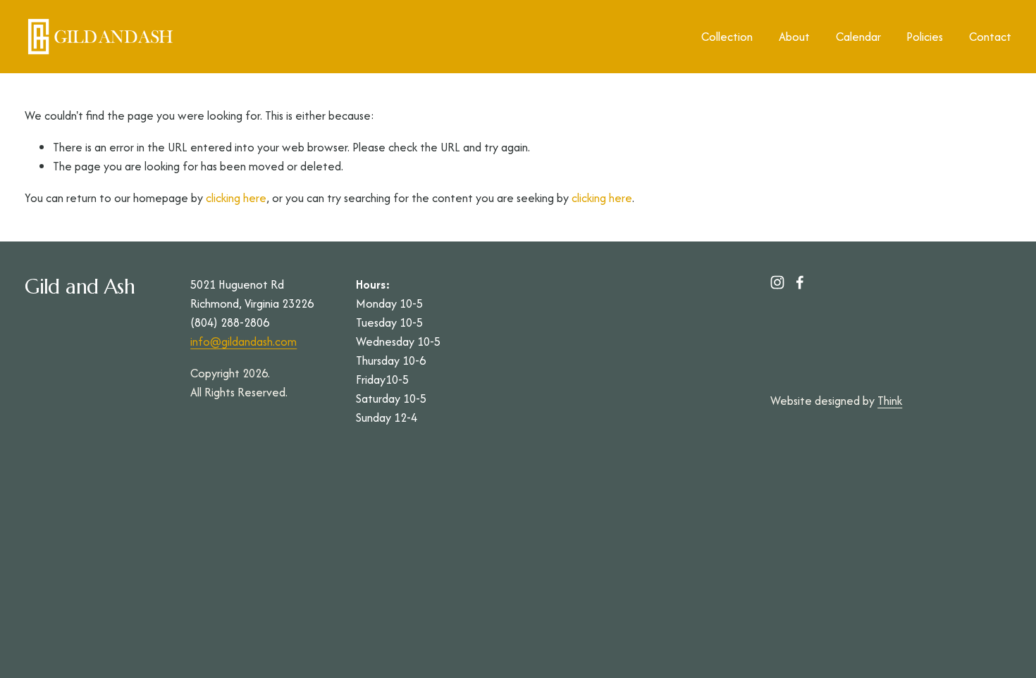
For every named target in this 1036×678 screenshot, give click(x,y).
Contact (990, 36)
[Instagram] (777, 282)
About (794, 36)
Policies (924, 36)
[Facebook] (800, 282)
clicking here (236, 197)
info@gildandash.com (243, 341)
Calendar (858, 36)
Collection (727, 36)
